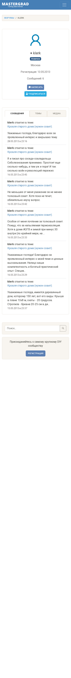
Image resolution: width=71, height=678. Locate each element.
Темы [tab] (38, 113)
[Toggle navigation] (64, 4)
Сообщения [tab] (17, 113)
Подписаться (37, 94)
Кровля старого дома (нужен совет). (29, 126)
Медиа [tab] (57, 113)
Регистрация (35, 353)
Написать (37, 87)
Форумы (9, 18)
